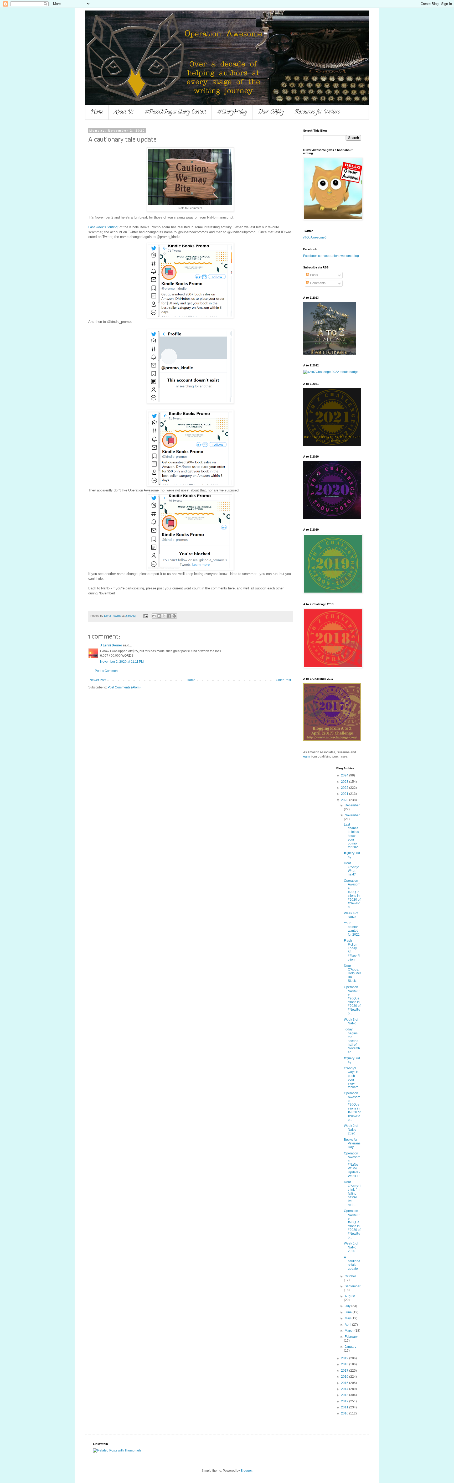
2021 (345, 794)
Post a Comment (106, 671)
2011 (345, 1407)
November (352, 815)
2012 (345, 1401)
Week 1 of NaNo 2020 (351, 1247)
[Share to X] (164, 616)
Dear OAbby (271, 112)
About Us (123, 112)
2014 (345, 1389)
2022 (345, 788)
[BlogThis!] (159, 616)
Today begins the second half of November (352, 1041)
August (350, 1296)
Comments (317, 283)
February (351, 1337)
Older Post (283, 680)
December (352, 805)
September (352, 1286)
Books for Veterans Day (352, 1143)
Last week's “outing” (103, 227)
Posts (313, 275)
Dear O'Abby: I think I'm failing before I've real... (352, 1193)
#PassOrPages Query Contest (175, 112)
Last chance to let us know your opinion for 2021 (352, 836)
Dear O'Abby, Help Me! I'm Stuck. (352, 973)
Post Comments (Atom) (124, 687)
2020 (345, 800)
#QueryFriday (232, 112)
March (349, 1330)
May (348, 1318)
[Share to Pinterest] (174, 616)
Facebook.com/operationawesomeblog (331, 256)
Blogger (246, 1470)
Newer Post (98, 680)
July (348, 1306)
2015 (345, 1383)
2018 (345, 1364)
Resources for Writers (317, 112)
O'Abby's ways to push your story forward (351, 1077)
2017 (345, 1370)
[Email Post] (145, 615)
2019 (345, 1358)
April (348, 1324)
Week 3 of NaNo (351, 1021)
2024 (345, 775)
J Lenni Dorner (111, 645)
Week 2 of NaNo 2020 (351, 1129)
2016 (345, 1376)
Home (97, 112)
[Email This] (154, 616)
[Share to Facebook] (169, 616)
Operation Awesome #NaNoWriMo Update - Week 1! (352, 1165)
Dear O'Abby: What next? (351, 868)
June (349, 1312)
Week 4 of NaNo (351, 915)
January (350, 1347)
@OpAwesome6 (315, 237)
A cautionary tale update (352, 1263)
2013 (345, 1395)
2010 (345, 1413)
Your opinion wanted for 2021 (352, 928)
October (350, 1276)
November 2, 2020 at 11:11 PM (122, 661)
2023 (345, 782)
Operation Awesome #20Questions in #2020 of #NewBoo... (352, 894)
